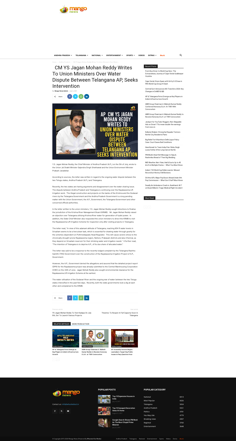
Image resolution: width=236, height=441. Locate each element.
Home (54, 62)
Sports (129, 55)
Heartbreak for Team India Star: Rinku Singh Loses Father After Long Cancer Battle (162, 148)
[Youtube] (68, 411)
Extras (151, 55)
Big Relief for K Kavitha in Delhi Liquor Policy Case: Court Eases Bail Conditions (162, 141)
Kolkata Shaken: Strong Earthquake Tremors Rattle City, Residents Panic (162, 133)
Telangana (81, 55)
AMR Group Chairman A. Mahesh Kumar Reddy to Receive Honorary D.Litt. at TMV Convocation (94, 352)
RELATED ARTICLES (61, 324)
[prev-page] (53, 359)
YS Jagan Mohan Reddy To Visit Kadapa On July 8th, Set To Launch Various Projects (71, 314)
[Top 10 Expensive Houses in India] (104, 399)
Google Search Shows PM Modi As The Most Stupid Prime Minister (125, 422)
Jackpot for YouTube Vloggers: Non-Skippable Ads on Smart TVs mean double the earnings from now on (163, 124)
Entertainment (113, 55)
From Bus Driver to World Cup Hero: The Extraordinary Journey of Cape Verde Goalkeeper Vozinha (164, 73)
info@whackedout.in (70, 404)
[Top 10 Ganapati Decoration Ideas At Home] (104, 411)
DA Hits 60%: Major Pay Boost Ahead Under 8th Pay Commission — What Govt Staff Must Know (164, 179)
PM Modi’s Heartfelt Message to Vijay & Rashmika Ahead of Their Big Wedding (160, 156)
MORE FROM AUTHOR (80, 324)
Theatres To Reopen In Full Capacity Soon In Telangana (120, 314)
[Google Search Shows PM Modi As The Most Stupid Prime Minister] (104, 423)
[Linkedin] (86, 96)
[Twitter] (75, 96)
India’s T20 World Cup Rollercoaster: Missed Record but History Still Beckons (162, 171)
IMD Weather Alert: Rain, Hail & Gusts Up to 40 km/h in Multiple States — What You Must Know (164, 164)
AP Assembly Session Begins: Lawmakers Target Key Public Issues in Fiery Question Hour (122, 352)
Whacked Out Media (94, 439)
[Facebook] (69, 96)
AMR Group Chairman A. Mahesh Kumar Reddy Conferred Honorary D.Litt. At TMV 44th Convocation (163, 106)
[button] (181, 55)
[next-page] (57, 359)
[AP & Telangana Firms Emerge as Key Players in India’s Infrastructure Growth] (65, 338)
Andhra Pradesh (62, 55)
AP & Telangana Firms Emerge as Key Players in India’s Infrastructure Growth (65, 352)
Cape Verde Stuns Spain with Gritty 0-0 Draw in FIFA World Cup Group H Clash (163, 82)
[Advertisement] (118, 34)
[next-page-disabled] (149, 207)
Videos (141, 55)
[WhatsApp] (81, 96)
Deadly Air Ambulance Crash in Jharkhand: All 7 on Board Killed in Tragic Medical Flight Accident (164, 186)
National (96, 55)
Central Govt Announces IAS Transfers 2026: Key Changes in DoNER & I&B (164, 90)
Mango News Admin (61, 91)
